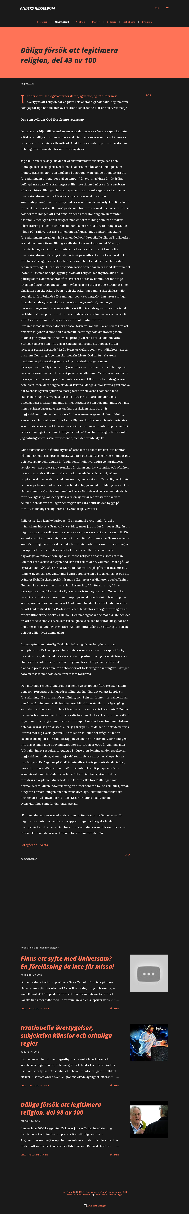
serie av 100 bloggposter (48, 96)
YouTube (80, 21)
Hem (63, 1192)
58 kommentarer (38, 1154)
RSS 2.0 (80, 1192)
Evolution (147, 21)
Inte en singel (115, 1194)
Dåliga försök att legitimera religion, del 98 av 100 (61, 1108)
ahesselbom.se (74, 1194)
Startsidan (42, 21)
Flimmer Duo (100, 1194)
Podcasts (111, 21)
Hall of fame (129, 21)
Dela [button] (148, 95)
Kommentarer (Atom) (96, 1192)
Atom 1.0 (71, 1192)
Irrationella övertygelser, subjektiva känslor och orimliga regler (66, 1035)
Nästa (44, 845)
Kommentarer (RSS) (118, 1192)
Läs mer (114, 1008)
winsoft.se (88, 1194)
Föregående (29, 845)
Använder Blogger (96, 1205)
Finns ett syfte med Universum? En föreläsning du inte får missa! (67, 962)
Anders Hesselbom (37, 8)
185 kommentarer (38, 1085)
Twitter (96, 21)
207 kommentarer (38, 1008)
